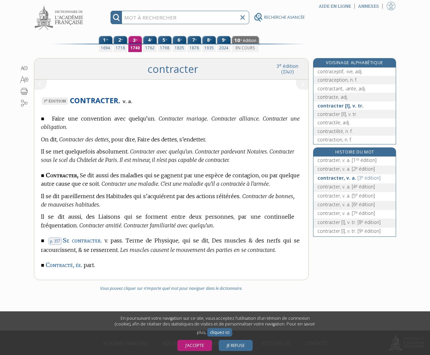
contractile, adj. (333, 122)
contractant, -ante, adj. (341, 88)
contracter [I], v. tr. (340, 105)
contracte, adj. (332, 97)
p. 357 (55, 241)
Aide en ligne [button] (335, 6)
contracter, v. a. (347, 160)
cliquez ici (219, 332)
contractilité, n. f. (335, 131)
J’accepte (194, 345)
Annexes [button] (368, 6)
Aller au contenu (60, 5)
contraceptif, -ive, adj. (339, 71)
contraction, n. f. (334, 139)
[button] (24, 68)
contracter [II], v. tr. (337, 114)
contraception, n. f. (337, 80)
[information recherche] (116, 17)
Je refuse (236, 345)
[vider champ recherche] (242, 17)
